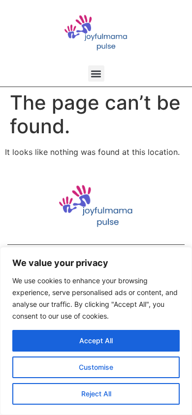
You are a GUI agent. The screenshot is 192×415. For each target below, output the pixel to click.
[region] (96, 331)
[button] (96, 73)
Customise (96, 367)
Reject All (96, 393)
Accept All (96, 340)
